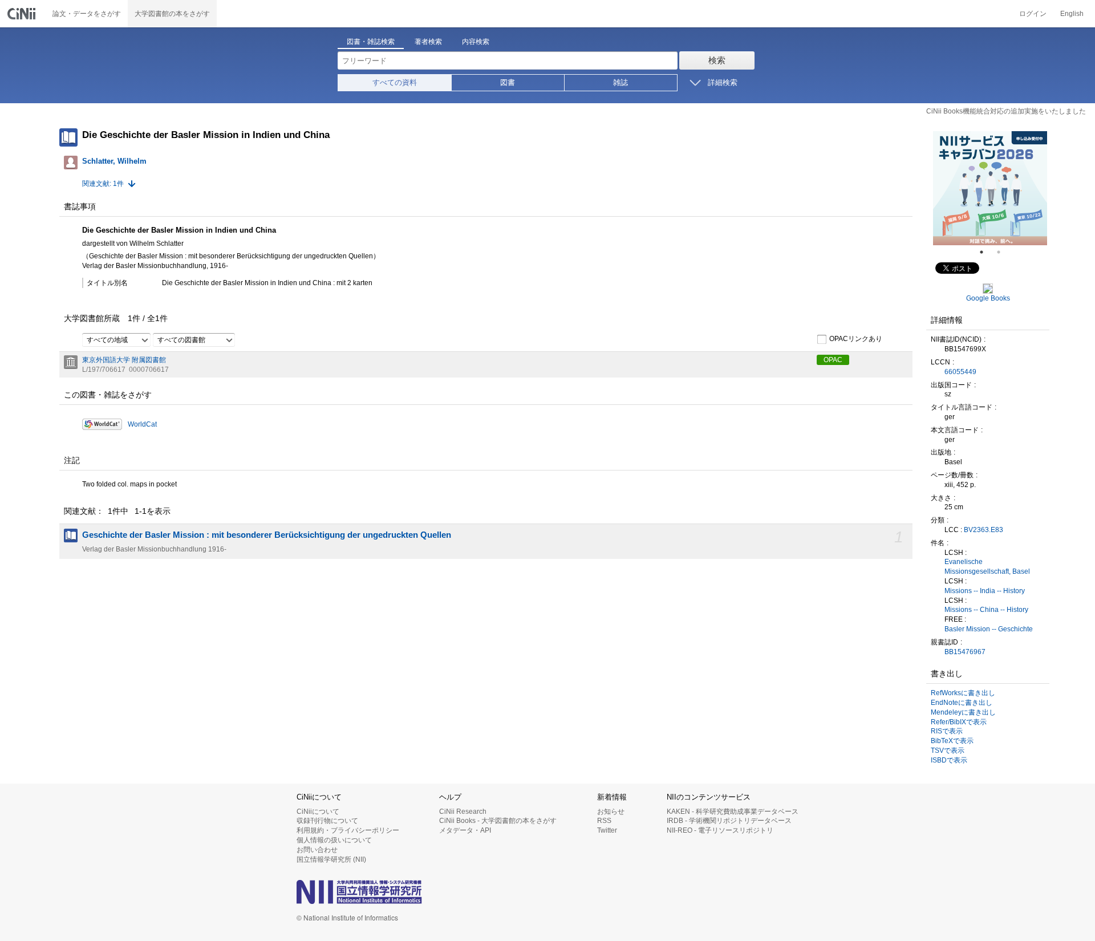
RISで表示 (947, 731)
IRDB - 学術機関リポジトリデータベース (729, 821)
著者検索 (428, 42)
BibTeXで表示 (952, 741)
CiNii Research (462, 812)
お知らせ (610, 812)
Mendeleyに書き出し (963, 712)
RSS (604, 821)
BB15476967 (965, 652)
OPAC (833, 360)
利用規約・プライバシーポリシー (348, 830)
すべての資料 (394, 82)
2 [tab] (1003, 252)
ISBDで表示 (949, 760)
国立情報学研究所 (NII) (331, 859)
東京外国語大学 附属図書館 (124, 360)
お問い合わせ (317, 850)
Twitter (607, 830)
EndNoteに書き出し (961, 703)
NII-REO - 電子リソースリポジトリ (720, 830)
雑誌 (620, 82)
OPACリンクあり (855, 339)
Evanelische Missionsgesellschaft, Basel (987, 566)
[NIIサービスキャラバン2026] (990, 188)
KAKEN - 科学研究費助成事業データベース (732, 812)
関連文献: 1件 (103, 184)
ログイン (1033, 14)
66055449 (960, 372)
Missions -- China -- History (986, 610)
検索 (716, 60)
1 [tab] (986, 252)
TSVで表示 (947, 751)
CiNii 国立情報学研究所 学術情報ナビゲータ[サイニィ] (23, 13)
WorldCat (142, 424)
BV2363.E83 (983, 530)
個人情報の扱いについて (334, 840)
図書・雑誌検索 (371, 42)
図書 (507, 82)
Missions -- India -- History (984, 591)
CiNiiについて (318, 812)
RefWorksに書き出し (963, 693)
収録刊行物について (327, 821)
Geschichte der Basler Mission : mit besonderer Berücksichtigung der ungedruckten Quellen (266, 535)
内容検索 (475, 42)
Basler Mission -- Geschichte (988, 629)
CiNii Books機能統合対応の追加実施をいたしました (1006, 111)
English (1072, 14)
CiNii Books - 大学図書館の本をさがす (498, 821)
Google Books (988, 298)
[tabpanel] (990, 188)
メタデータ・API (465, 830)
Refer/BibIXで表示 (959, 722)
